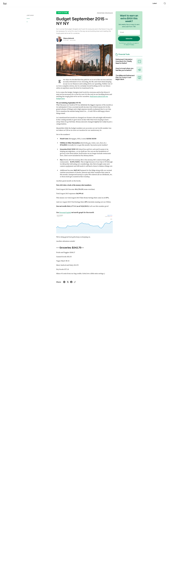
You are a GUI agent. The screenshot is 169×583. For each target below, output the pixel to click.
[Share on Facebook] (71, 282)
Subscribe (129, 38)
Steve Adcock (68, 38)
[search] (165, 3)
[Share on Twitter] (68, 282)
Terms (127, 44)
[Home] (5, 3)
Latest (155, 3)
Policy (132, 44)
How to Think (62, 12)
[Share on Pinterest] (64, 282)
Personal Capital (65, 212)
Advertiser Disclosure (105, 13)
